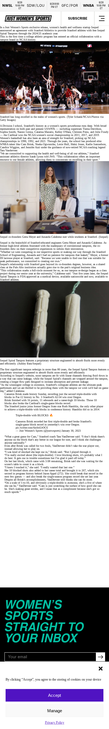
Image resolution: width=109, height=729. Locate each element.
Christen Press (80, 131)
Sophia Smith (8, 131)
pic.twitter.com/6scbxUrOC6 (32, 427)
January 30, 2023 (71, 430)
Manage (54, 710)
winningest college (19, 384)
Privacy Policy (54, 723)
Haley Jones (77, 144)
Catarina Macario (43, 131)
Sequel (95, 27)
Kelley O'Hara (63, 131)
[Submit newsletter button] (100, 657)
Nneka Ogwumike (45, 144)
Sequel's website (24, 375)
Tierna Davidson (92, 128)
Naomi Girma (25, 131)
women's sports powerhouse (65, 125)
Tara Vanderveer (8, 150)
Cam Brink (27, 144)
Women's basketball (11, 138)
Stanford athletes (9, 279)
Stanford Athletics (44, 30)
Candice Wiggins (9, 147)
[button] (100, 668)
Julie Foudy (101, 131)
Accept (54, 695)
